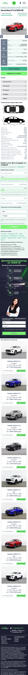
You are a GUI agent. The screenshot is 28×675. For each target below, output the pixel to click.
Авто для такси (6, 639)
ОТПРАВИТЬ (14, 227)
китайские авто (19, 637)
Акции (16, 641)
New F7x (24, 8)
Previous (1, 36)
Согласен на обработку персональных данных (15, 329)
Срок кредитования (14, 173)
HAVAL (19, 8)
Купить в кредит (14, 69)
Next (26, 36)
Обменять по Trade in (14, 73)
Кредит (16, 639)
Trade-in (3, 641)
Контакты (4, 643)
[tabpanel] (14, 26)
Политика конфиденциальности (9, 669)
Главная (3, 8)
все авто (4, 637)
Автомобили (11, 8)
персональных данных (19, 223)
